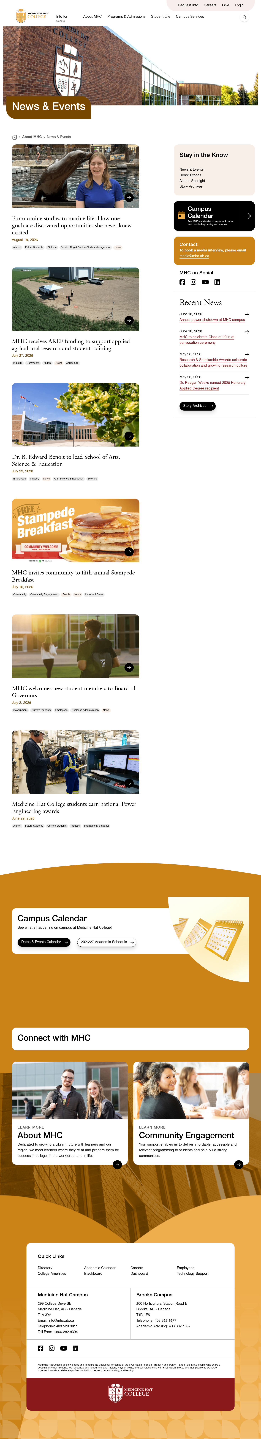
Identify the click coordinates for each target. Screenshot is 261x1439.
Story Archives (194, 406)
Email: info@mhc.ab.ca (56, 1321)
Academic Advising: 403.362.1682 (163, 1326)
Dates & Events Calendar (41, 942)
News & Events (59, 137)
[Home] (14, 137)
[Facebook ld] (182, 282)
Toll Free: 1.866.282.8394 (58, 1332)
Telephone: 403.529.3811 (58, 1326)
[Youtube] (205, 282)
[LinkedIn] (217, 282)
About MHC (32, 137)
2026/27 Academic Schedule (104, 942)
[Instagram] (193, 282)
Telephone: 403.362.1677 (156, 1321)
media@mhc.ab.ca (194, 256)
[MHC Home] (31, 16)
